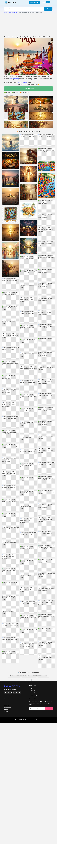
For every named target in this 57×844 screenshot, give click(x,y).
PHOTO (6, 709)
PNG (5, 702)
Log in (43, 2)
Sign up (48, 2)
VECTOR (6, 711)
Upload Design (35, 2)
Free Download (29, 88)
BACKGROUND (7, 703)
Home (5, 12)
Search (49, 8)
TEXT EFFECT (7, 707)
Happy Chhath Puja (13, 12)
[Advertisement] (28, 24)
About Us (33, 690)
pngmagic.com (12, 686)
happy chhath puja (14, 78)
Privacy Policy (34, 695)
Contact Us (33, 692)
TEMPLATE (6, 705)
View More (28, 679)
